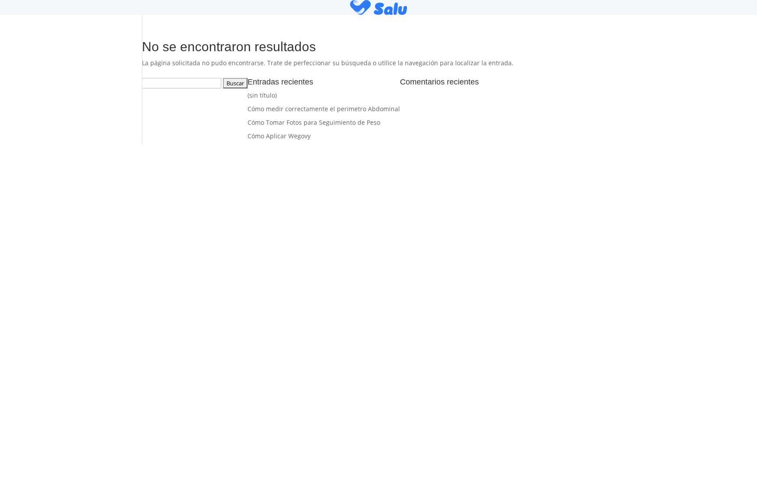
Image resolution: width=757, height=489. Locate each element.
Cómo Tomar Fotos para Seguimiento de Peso (314, 122)
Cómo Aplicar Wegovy (279, 136)
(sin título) (262, 95)
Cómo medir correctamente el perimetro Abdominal (324, 109)
